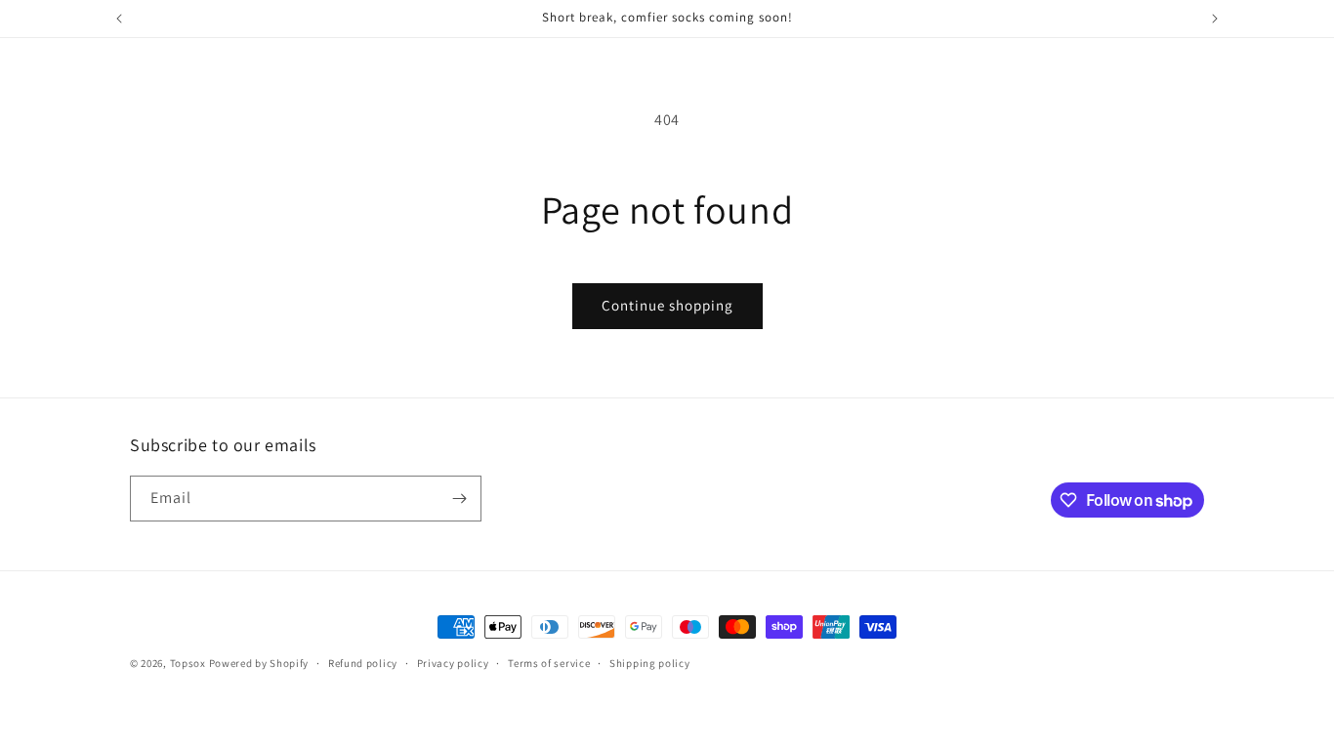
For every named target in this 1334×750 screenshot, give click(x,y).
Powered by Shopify (259, 663)
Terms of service (549, 663)
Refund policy (362, 663)
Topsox (188, 663)
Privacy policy (453, 663)
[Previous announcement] (119, 18)
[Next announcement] (1214, 18)
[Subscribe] (459, 498)
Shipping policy (649, 663)
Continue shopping (667, 305)
